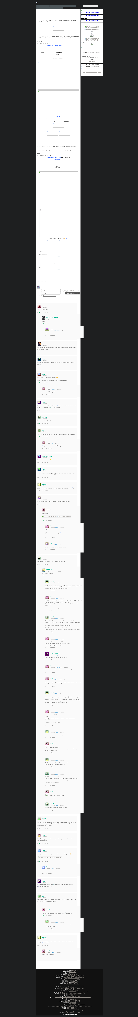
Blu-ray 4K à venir (74, 970)
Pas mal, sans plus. (43, 254)
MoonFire (53, 389)
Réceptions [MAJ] (73, 987)
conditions (70, 290)
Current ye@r (40, 295)
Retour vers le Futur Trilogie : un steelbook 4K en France (73, 972)
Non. (41, 267)
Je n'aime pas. (42, 253)
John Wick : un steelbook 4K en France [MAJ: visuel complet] (72, 977)
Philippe (56, 527)
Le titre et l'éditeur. (86, 56)
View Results (58, 258)
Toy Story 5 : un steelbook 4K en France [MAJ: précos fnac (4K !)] (72, 975)
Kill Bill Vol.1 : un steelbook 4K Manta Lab (72, 976)
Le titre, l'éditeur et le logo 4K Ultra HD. (90, 57)
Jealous (53, 319)
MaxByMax (57, 582)
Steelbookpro (57, 330)
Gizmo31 (53, 571)
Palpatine (53, 952)
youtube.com (49, 118)
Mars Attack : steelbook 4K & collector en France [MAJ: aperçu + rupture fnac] (73, 991)
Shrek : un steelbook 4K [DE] (72, 979)
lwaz (52, 443)
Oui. (40, 266)
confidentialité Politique (65, 291)
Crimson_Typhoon (58, 667)
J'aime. (41, 251)
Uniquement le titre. (87, 54)
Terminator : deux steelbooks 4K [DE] (72, 974)
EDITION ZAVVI (58, 45)
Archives (64, 1014)
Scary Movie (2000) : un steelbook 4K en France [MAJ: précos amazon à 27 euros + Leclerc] (73, 997)
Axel (52, 510)
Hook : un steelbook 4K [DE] (72, 980)
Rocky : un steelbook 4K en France (72, 978)
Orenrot (53, 868)
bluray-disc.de (65, 37)
